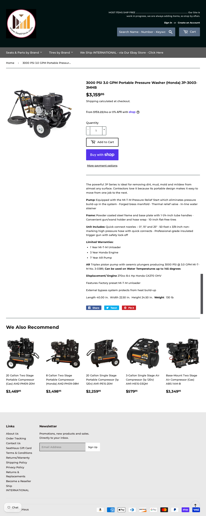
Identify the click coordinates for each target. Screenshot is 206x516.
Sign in (168, 22)
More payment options (102, 165)
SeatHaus (22, 509)
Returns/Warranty (18, 457)
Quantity (92, 123)
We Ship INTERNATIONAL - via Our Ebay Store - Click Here (121, 52)
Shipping (92, 101)
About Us (12, 433)
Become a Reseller (18, 481)
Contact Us (13, 443)
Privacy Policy (15, 467)
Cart (192, 32)
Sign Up (92, 447)
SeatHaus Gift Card (19, 448)
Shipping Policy (16, 462)
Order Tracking (16, 438)
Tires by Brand (60, 52)
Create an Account (189, 22)
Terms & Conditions (19, 452)
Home (10, 62)
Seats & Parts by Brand (23, 52)
